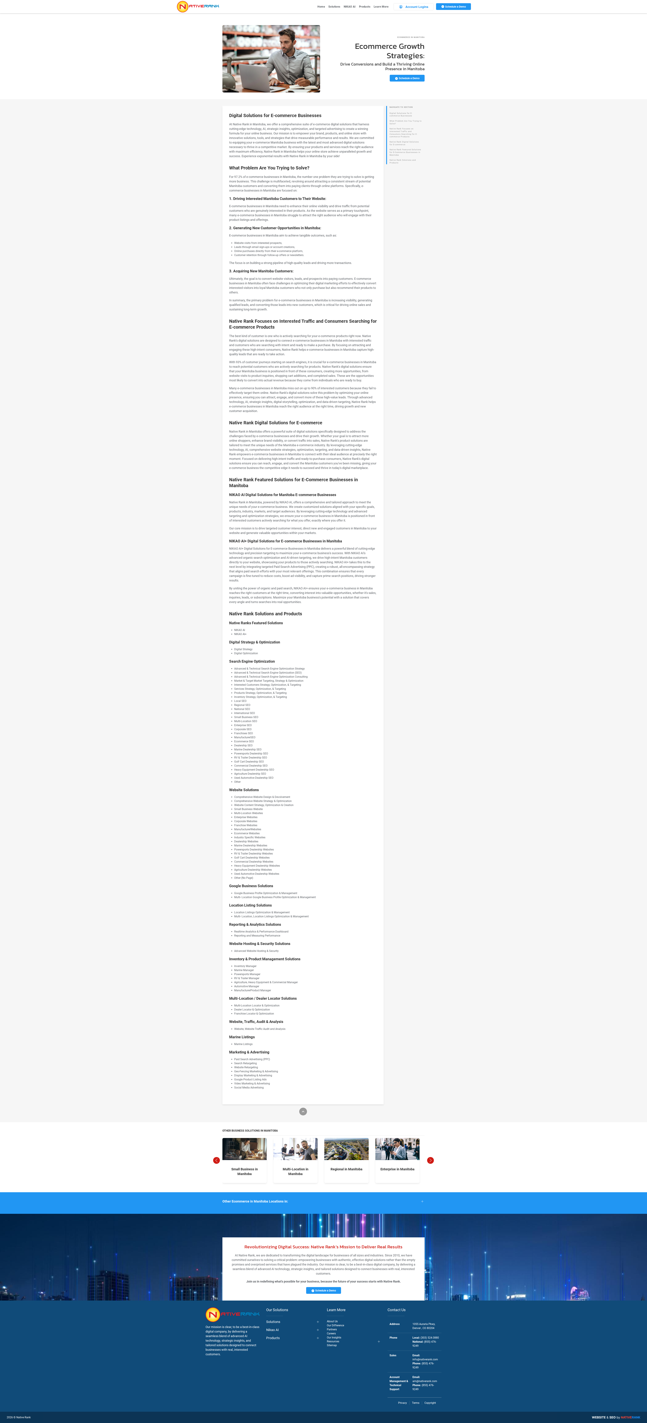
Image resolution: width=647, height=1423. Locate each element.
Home (321, 6)
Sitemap (332, 1345)
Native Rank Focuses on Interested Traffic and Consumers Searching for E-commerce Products (403, 133)
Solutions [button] (334, 6)
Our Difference (335, 1325)
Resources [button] (333, 1341)
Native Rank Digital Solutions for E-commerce (404, 143)
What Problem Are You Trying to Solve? (406, 122)
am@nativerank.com (424, 1381)
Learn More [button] (381, 6)
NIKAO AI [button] (350, 6)
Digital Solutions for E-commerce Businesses (401, 114)
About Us (332, 1321)
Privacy (402, 1402)
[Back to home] (198, 6)
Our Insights (334, 1337)
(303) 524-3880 (430, 1337)
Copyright (430, 1402)
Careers (331, 1333)
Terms (415, 1402)
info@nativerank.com (425, 1359)
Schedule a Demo (455, 6)
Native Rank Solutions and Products (403, 161)
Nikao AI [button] (272, 1330)
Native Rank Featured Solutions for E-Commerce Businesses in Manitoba (405, 152)
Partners (332, 1329)
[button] (216, 1160)
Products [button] (364, 6)
